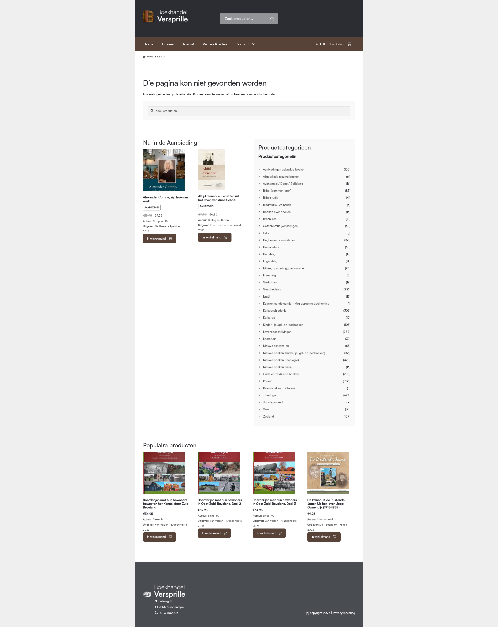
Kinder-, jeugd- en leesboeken (283, 325)
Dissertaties (271, 247)
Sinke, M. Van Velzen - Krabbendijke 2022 (166, 514)
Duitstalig (269, 254)
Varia (266, 409)
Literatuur (269, 339)
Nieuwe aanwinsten (276, 346)
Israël (266, 296)
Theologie (269, 395)
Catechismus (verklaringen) (280, 226)
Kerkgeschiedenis (274, 310)
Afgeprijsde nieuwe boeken (281, 177)
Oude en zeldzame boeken (281, 374)
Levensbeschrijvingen (277, 332)
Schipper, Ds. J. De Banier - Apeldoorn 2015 (165, 214)
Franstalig (269, 275)
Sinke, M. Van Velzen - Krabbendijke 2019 (275, 513)
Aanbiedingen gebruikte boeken (284, 169)
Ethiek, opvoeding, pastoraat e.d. (285, 268)
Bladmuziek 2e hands (277, 205)
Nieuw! (188, 44)
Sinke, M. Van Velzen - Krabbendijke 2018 (220, 513)
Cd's (266, 233)
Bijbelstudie (270, 198)
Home (148, 44)
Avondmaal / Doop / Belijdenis (283, 184)
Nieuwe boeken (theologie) (281, 360)
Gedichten (270, 282)
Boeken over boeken (277, 212)
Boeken (168, 44)
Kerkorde (269, 317)
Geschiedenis (272, 289)
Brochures (269, 219)
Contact (242, 44)
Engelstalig (270, 261)
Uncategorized (273, 402)
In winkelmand (156, 238)
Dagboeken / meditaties (279, 240)
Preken (267, 381)
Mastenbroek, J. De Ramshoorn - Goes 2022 (327, 514)
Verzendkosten (215, 44)
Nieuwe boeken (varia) (277, 367)
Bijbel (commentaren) (277, 191)
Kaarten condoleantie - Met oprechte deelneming (296, 303)
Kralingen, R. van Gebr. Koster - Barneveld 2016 (219, 213)
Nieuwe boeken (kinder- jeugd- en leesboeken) (294, 353)
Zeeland (268, 416)
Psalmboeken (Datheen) (279, 388)
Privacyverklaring (344, 613)
